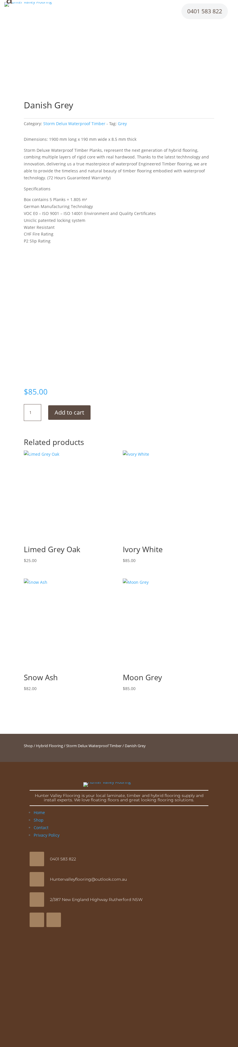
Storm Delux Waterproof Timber (74, 123)
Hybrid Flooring (49, 745)
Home (39, 812)
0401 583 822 (204, 11)
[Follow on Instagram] (53, 920)
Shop (28, 745)
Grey (122, 123)
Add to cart (69, 412)
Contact (41, 827)
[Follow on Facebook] (37, 920)
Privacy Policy (46, 835)
